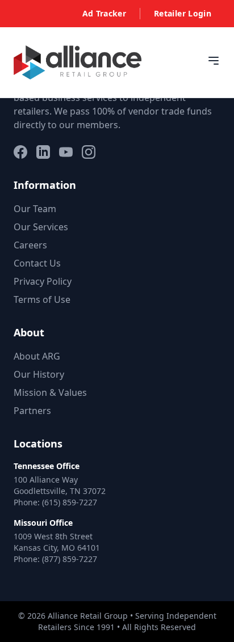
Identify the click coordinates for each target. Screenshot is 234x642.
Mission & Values (50, 392)
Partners (32, 410)
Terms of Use (42, 299)
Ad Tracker (104, 13)
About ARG (37, 356)
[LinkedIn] (43, 152)
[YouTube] (66, 152)
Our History (39, 374)
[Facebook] (20, 152)
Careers (30, 245)
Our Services (41, 227)
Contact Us (37, 263)
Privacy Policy (43, 281)
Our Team (35, 208)
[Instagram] (88, 152)
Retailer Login (182, 13)
